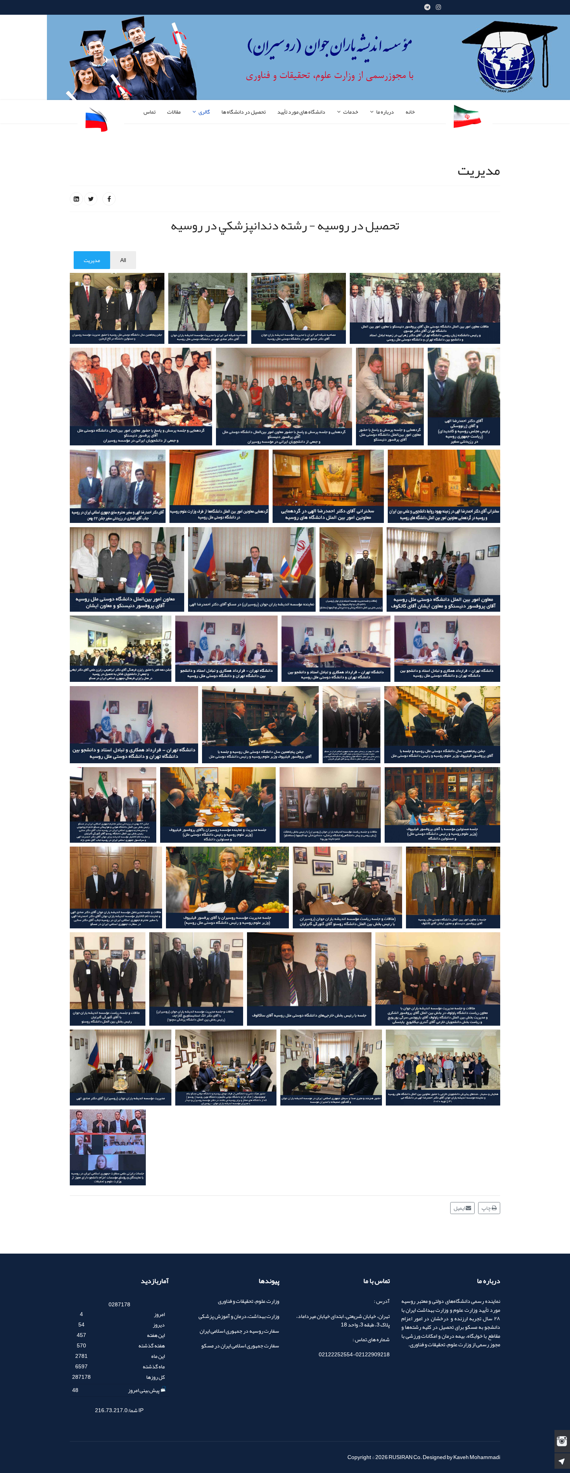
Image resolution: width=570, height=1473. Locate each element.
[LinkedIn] (76, 198)
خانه (410, 111)
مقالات (174, 111)
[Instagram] (438, 7)
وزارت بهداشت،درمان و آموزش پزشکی (239, 1316)
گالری (204, 111)
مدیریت (92, 260)
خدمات (350, 111)
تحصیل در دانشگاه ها (243, 111)
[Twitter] (90, 198)
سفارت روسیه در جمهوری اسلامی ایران (239, 1330)
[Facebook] (109, 198)
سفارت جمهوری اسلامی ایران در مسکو (240, 1345)
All (123, 260)
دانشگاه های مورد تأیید (301, 111)
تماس (149, 111)
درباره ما (385, 111)
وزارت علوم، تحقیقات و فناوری (248, 1300)
